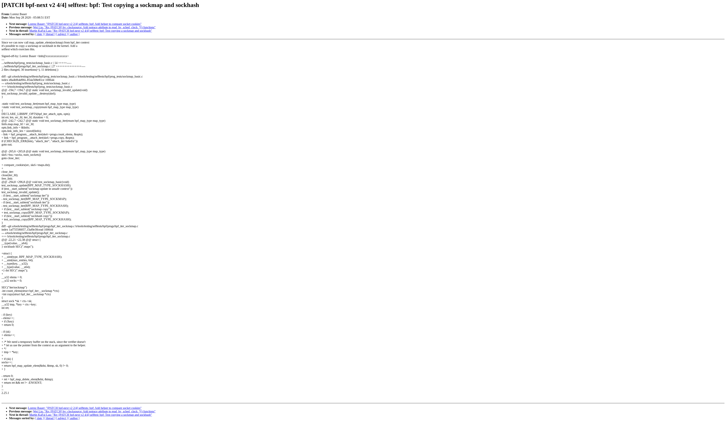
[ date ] (39, 34)
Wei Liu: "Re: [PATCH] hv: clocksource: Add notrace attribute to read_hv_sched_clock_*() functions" (94, 27)
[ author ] (73, 34)
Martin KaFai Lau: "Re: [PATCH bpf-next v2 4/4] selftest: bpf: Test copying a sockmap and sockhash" (90, 30)
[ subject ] (62, 34)
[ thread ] (49, 34)
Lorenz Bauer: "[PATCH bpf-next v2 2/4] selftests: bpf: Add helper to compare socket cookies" (85, 24)
